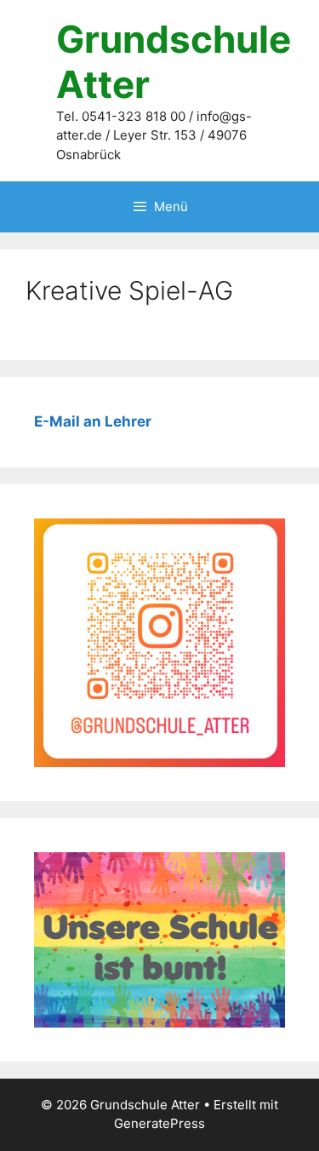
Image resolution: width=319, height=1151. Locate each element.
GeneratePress (159, 1123)
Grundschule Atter (173, 61)
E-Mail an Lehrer (92, 421)
